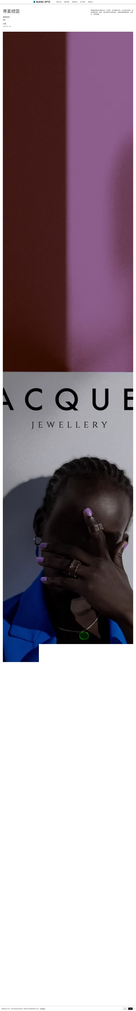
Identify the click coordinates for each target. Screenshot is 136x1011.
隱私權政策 (42, 1008)
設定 (125, 1008)
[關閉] (134, 1009)
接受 (130, 1008)
